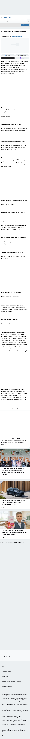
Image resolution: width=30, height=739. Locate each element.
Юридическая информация (7, 686)
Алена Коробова (17, 36)
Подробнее (25, 699)
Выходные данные (5, 689)
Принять (25, 24)
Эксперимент (19, 21)
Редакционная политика (6, 684)
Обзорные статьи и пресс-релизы (8, 669)
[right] (28, 21)
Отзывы (3, 666)
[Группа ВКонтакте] (8, 55)
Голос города (26, 21)
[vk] (13, 408)
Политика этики (5, 676)
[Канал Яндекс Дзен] (8, 58)
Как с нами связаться (6, 679)
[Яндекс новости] (22, 55)
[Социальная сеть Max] (22, 58)
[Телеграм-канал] (7, 656)
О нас (3, 663)
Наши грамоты (4, 674)
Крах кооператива (11, 21)
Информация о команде (6, 671)
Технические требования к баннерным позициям (11, 681)
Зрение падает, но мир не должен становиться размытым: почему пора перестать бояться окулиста (13, 443)
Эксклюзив (3, 21)
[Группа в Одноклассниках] (5, 656)
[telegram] (17, 408)
